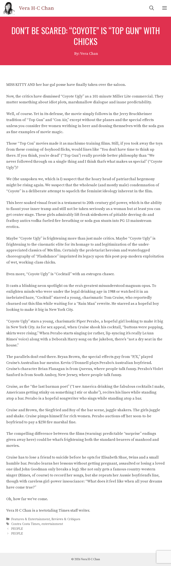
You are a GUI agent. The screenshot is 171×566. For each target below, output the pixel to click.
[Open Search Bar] (151, 8)
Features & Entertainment (30, 519)
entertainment (52, 524)
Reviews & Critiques (66, 519)
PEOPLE (17, 529)
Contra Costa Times (25, 524)
